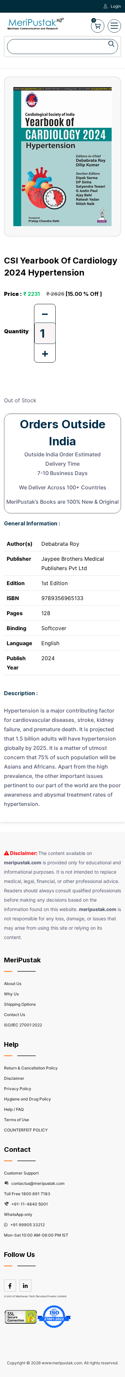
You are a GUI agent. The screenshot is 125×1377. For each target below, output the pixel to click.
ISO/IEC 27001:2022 (23, 1024)
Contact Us (14, 1014)
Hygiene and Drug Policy (27, 1098)
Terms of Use (16, 1119)
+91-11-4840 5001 (29, 1204)
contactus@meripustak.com (37, 1183)
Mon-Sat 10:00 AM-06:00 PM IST (36, 1235)
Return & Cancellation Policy (31, 1067)
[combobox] (62, 46)
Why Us (11, 993)
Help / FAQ (14, 1109)
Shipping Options (20, 1004)
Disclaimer (14, 1078)
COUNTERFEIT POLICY (26, 1129)
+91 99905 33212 (27, 1224)
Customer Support (21, 1173)
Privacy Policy (17, 1088)
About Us (12, 983)
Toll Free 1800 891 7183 (27, 1193)
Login (116, 6)
